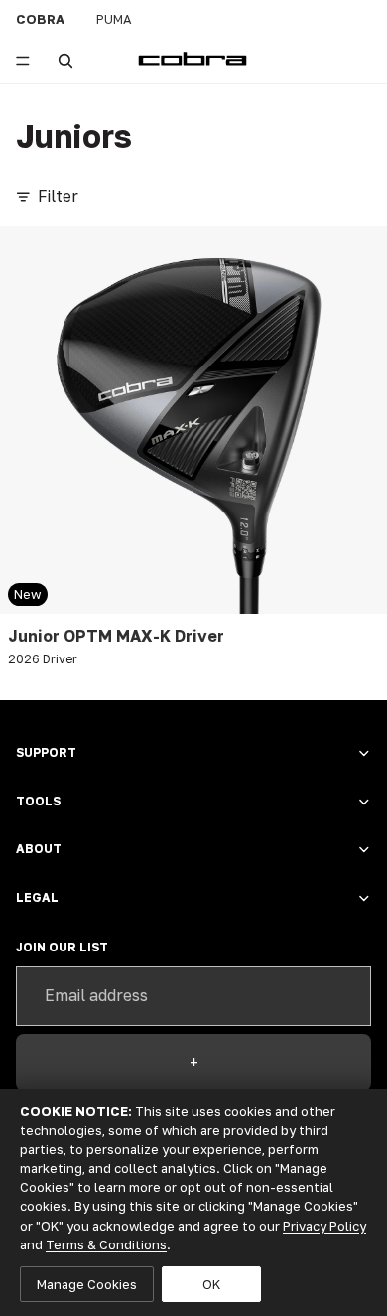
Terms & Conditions (106, 1244)
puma (114, 19)
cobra (40, 19)
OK (211, 1284)
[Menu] (23, 60)
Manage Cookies (87, 1284)
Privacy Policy (324, 1226)
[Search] (65, 60)
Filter (58, 196)
